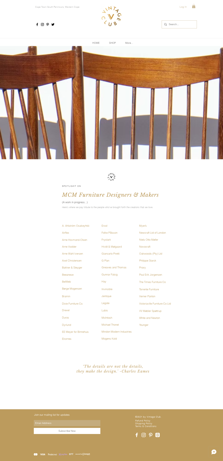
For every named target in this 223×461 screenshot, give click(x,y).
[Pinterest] (48, 24)
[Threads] (157, 435)
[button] (193, 6)
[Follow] (37, 24)
